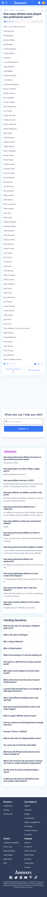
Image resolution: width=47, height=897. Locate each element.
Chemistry (27, 810)
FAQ (5, 863)
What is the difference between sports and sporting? (20, 699)
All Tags (6, 810)
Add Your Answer (34, 370)
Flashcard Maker (9, 851)
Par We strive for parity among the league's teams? (21, 771)
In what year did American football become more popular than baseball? (21, 780)
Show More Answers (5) (13, 370)
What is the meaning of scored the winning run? (22, 655)
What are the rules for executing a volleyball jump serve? (21, 627)
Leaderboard (7, 806)
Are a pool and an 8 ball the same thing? (19, 745)
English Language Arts (32, 822)
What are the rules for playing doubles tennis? (22, 738)
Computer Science (30, 830)
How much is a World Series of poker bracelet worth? (22, 663)
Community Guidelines (11, 843)
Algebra (27, 806)
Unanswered (7, 814)
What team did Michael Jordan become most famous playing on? (21, 753)
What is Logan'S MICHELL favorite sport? (19, 716)
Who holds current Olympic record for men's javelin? (21, 672)
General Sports (20, 10)
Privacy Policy (29, 855)
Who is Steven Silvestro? (13, 641)
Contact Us (28, 847)
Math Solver (7, 859)
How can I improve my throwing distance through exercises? (23, 723)
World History (29, 818)
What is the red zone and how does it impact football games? (21, 681)
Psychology (28, 826)
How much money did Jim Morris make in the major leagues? (21, 708)
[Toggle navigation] (3, 2)
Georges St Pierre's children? (15, 731)
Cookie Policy (29, 863)
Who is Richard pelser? (12, 648)
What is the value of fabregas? (15, 635)
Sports (12, 10)
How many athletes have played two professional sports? (22, 15)
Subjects (6, 10)
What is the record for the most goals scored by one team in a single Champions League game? (22, 762)
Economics (28, 835)
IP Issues (27, 867)
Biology (27, 814)
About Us (27, 843)
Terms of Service (30, 851)
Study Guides (8, 855)
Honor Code (7, 847)
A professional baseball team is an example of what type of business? (22, 690)
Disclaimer (28, 859)
